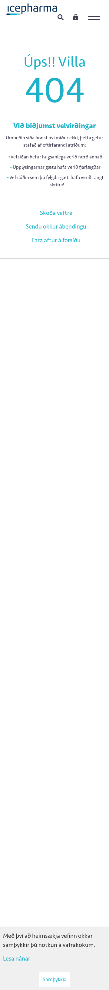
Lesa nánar (16, 958)
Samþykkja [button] (55, 979)
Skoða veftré (56, 212)
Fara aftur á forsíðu (56, 240)
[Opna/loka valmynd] (95, 13)
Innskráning (76, 17)
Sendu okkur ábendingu (56, 226)
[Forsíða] (32, 9)
